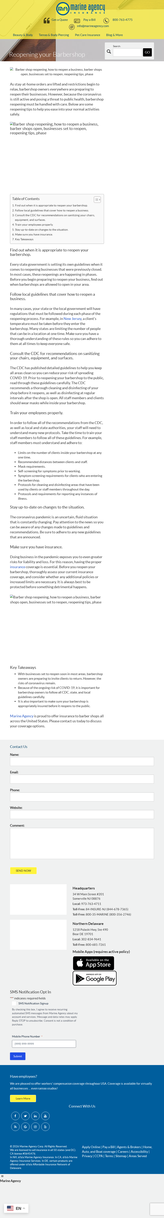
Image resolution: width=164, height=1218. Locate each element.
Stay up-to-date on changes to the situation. (41, 229)
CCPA (98, 1156)
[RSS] (15, 1127)
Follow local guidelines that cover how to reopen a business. (52, 210)
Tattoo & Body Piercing (54, 35)
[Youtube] (45, 1116)
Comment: (17, 825)
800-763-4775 (123, 19)
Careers (123, 1151)
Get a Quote (60, 19)
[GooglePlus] (25, 1127)
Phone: (15, 790)
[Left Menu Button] (2, 1176)
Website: (16, 807)
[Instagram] (35, 1127)
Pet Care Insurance (87, 35)
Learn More (23, 1098)
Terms (109, 1156)
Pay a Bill (89, 19)
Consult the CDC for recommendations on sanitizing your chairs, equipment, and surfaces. (55, 217)
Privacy (87, 1156)
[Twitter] (25, 1116)
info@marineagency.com (93, 26)
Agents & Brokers (129, 1147)
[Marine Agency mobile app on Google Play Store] (95, 978)
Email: (14, 772)
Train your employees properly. (34, 224)
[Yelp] (45, 1127)
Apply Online (91, 1147)
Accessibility (139, 1151)
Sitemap (121, 1156)
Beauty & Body (23, 35)
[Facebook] (15, 1116)
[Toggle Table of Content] (95, 199)
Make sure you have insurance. (34, 234)
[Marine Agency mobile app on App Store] (94, 963)
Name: (14, 754)
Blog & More (114, 35)
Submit (17, 1056)
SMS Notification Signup (33, 1003)
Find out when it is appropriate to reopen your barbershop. (51, 205)
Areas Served (138, 1156)
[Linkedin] (35, 1116)
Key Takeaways (24, 239)
